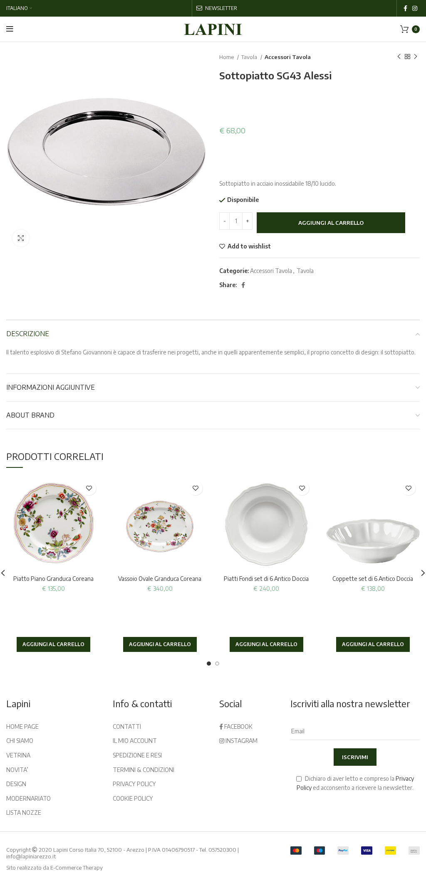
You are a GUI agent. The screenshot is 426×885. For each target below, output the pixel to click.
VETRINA (18, 755)
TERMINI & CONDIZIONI (143, 769)
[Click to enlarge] (20, 238)
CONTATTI (127, 726)
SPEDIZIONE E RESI (137, 755)
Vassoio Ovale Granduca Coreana (159, 578)
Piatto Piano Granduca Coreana (53, 578)
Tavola (249, 56)
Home (227, 56)
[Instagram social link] (415, 8)
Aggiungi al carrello (331, 222)
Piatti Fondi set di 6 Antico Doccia (266, 578)
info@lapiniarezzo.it (31, 856)
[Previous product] (399, 57)
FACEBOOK (238, 726)
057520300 (222, 849)
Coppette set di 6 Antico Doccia (372, 578)
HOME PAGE (22, 726)
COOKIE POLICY (133, 798)
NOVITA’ (17, 769)
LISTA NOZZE (23, 812)
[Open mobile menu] (9, 29)
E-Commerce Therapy (76, 867)
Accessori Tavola (288, 56)
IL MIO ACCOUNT (135, 740)
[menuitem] (19, 8)
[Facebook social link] (405, 8)
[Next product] (415, 57)
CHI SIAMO (19, 740)
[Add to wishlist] (89, 488)
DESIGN (16, 783)
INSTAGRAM (241, 740)
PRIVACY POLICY (134, 783)
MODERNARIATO (28, 798)
